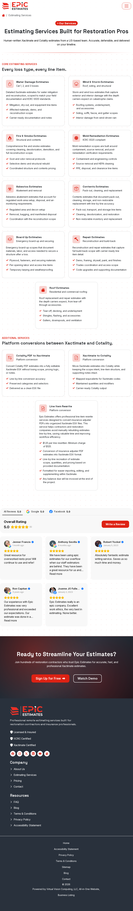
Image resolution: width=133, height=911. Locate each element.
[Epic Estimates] (15, 6)
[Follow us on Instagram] (19, 753)
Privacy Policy (22, 819)
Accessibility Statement (27, 825)
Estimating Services (25, 775)
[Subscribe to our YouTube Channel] (40, 753)
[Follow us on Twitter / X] (26, 753)
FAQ (16, 802)
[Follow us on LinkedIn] (33, 753)
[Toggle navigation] (126, 6)
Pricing (18, 780)
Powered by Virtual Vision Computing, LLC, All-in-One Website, (66, 889)
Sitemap (66, 867)
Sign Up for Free (49, 678)
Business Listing (66, 895)
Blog (16, 807)
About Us (19, 769)
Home (66, 843)
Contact (18, 786)
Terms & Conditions (25, 813)
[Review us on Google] (47, 753)
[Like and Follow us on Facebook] (13, 753)
